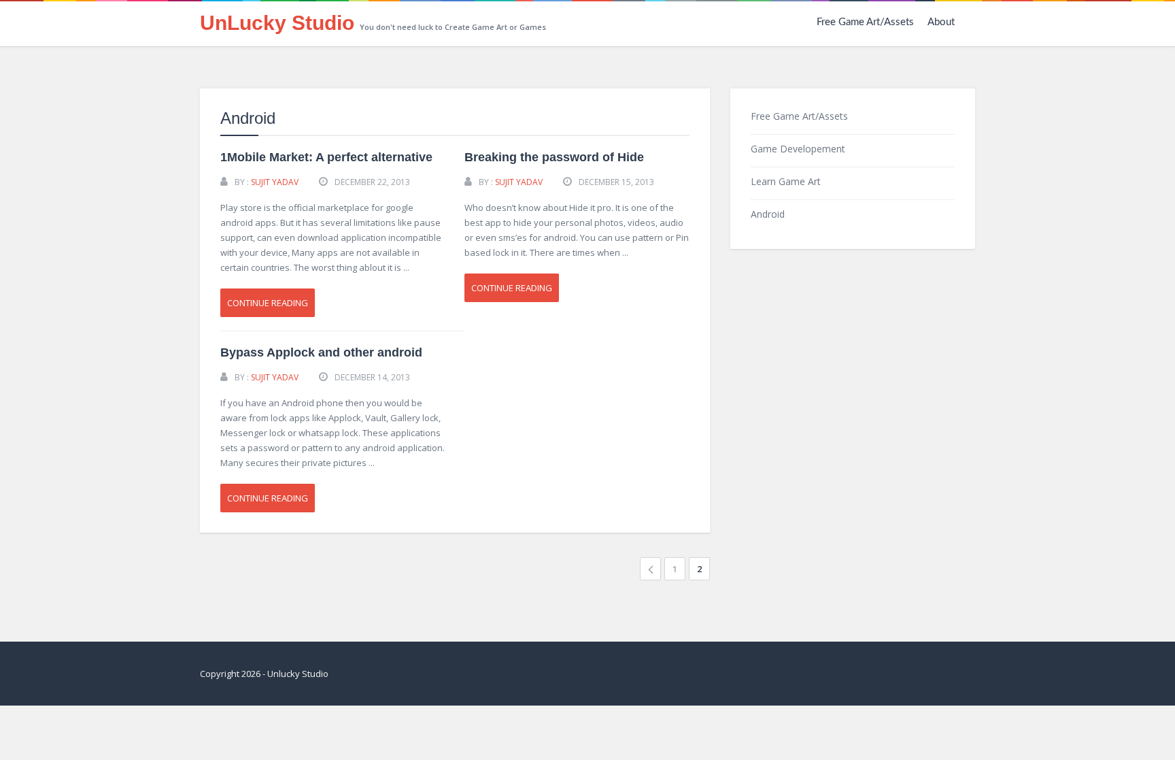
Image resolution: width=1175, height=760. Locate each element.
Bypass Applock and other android (321, 352)
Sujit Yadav (275, 182)
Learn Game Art (786, 181)
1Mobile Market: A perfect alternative (326, 157)
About (941, 22)
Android (768, 214)
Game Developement (798, 148)
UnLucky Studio (277, 23)
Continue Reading (267, 303)
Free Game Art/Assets (865, 22)
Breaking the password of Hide (554, 157)
